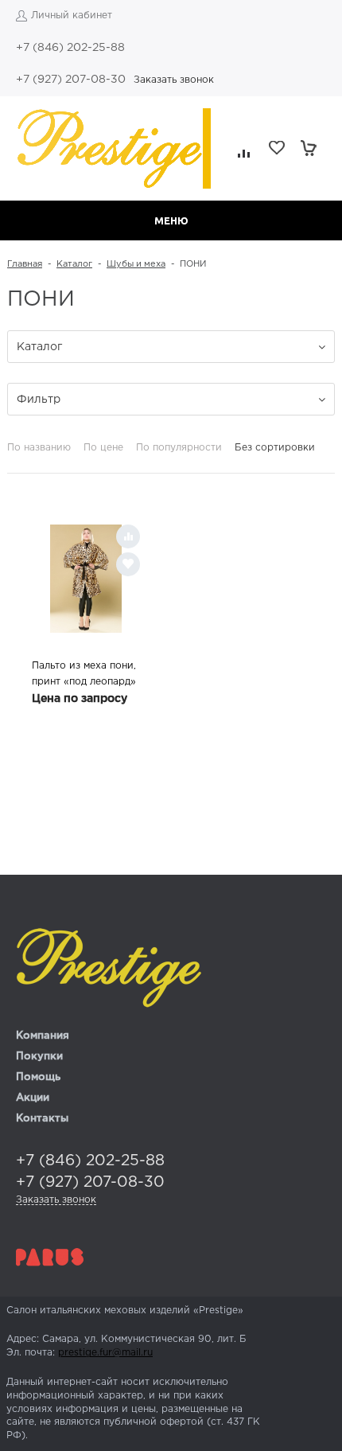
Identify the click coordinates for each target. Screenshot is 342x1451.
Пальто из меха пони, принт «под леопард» (84, 673)
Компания (42, 1036)
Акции (32, 1098)
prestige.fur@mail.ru (105, 1352)
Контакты (42, 1118)
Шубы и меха (136, 264)
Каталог (74, 264)
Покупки (39, 1056)
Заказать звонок (174, 80)
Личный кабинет (71, 15)
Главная (24, 264)
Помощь (38, 1077)
